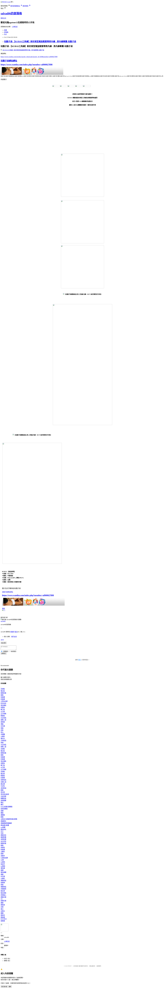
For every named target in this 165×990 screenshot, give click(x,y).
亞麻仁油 (3, 782)
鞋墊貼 (3, 715)
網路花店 (3, 835)
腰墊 (2, 813)
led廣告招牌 (4, 857)
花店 (2, 833)
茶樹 (2, 907)
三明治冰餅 (4, 701)
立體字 (3, 851)
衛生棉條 (3, 893)
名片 (5, 34)
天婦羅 (3, 734)
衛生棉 (3, 891)
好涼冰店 (3, 703)
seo (1, 898)
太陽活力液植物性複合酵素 (9, 819)
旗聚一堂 (3, 720)
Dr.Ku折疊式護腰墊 (6, 806)
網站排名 (3, 829)
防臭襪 (3, 699)
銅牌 (2, 853)
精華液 (3, 905)
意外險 (3, 792)
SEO (2, 831)
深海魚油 (3, 788)
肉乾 (2, 730)
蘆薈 (2, 902)
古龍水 (3, 911)
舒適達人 (3, 895)
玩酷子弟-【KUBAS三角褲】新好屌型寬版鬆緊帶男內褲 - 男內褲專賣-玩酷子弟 (40, 41)
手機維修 (3, 888)
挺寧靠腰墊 (4, 808)
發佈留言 (3, 653)
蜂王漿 (3, 784)
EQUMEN (4, 919)
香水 (2, 909)
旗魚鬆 (3, 722)
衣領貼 (3, 689)
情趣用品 (3, 880)
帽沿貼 (3, 691)
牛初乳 (3, 786)
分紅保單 (3, 796)
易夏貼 (3, 707)
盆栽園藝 (3, 800)
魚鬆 (3, 608)
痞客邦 (12, 631)
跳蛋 (2, 884)
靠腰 (2, 810)
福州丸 (3, 738)
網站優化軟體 (5, 825)
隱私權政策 (92, 966)
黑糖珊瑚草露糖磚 (6, 823)
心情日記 (15, 26)
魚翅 (2, 742)
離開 (10, 986)
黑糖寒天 (3, 821)
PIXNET (70, 966)
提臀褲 (3, 921)
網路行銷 (3, 897)
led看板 (3, 866)
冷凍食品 (3, 740)
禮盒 (2, 724)
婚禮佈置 (3, 837)
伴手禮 (3, 726)
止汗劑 (3, 711)
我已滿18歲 (4, 986)
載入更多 (3, 643)
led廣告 (3, 862)
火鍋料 (3, 736)
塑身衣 (3, 915)
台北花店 (3, 841)
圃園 (2, 913)
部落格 (6, 32)
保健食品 (3, 779)
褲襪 (2, 870)
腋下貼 (3, 709)
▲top (2, 639)
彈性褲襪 (3, 872)
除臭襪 (3, 697)
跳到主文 (3, 18)
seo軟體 (3, 827)
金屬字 (3, 855)
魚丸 (2, 732)
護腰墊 (3, 815)
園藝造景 (3, 798)
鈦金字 (3, 864)
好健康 (3, 777)
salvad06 (3, 621)
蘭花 (2, 804)
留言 (16, 631)
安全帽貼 (3, 705)
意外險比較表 (5, 794)
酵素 (2, 790)
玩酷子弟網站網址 (9, 61)
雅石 (2, 802)
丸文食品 (3, 717)
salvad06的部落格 (11, 13)
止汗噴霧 (3, 713)
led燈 (2, 860)
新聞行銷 (3, 900)
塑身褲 (3, 917)
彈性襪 (3, 868)
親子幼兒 (14, 636)
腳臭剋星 (3, 693)
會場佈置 (3, 839)
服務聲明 (99, 966)
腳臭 (2, 695)
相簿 (5, 30)
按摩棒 (3, 882)
